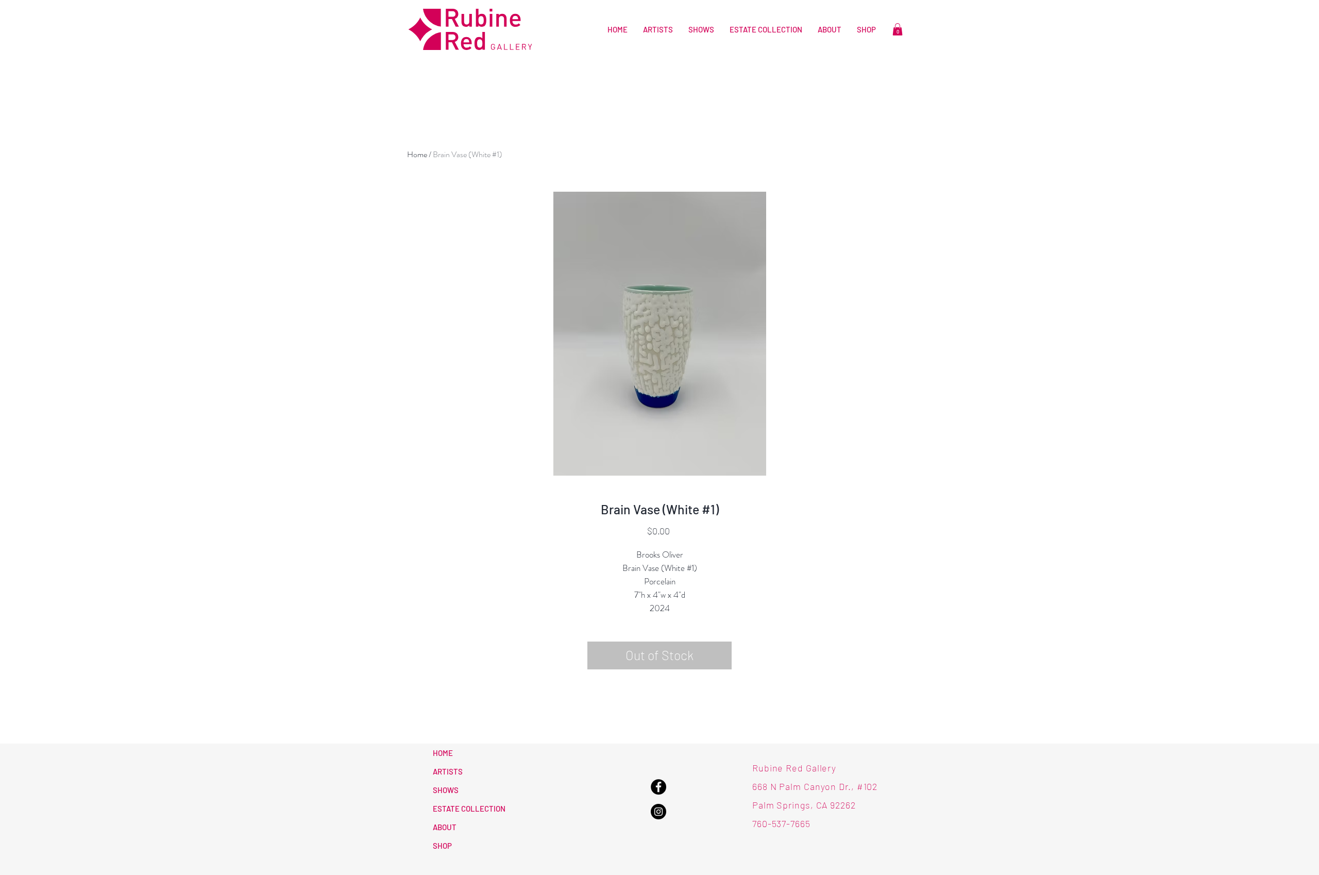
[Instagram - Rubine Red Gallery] (658, 811)
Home (417, 154)
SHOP (442, 845)
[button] (897, 29)
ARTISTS (448, 771)
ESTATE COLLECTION (469, 808)
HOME (443, 753)
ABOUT (444, 827)
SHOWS (446, 790)
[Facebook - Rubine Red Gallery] (658, 787)
